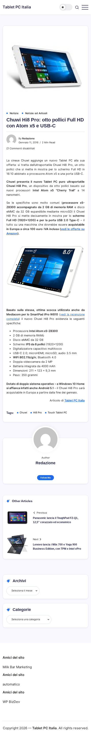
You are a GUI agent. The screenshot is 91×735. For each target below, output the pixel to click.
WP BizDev (11, 702)
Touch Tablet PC (57, 412)
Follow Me (45, 477)
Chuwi (23, 412)
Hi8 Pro (37, 412)
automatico (11, 684)
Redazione (28, 138)
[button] (66, 7)
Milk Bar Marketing (17, 667)
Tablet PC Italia (17, 7)
